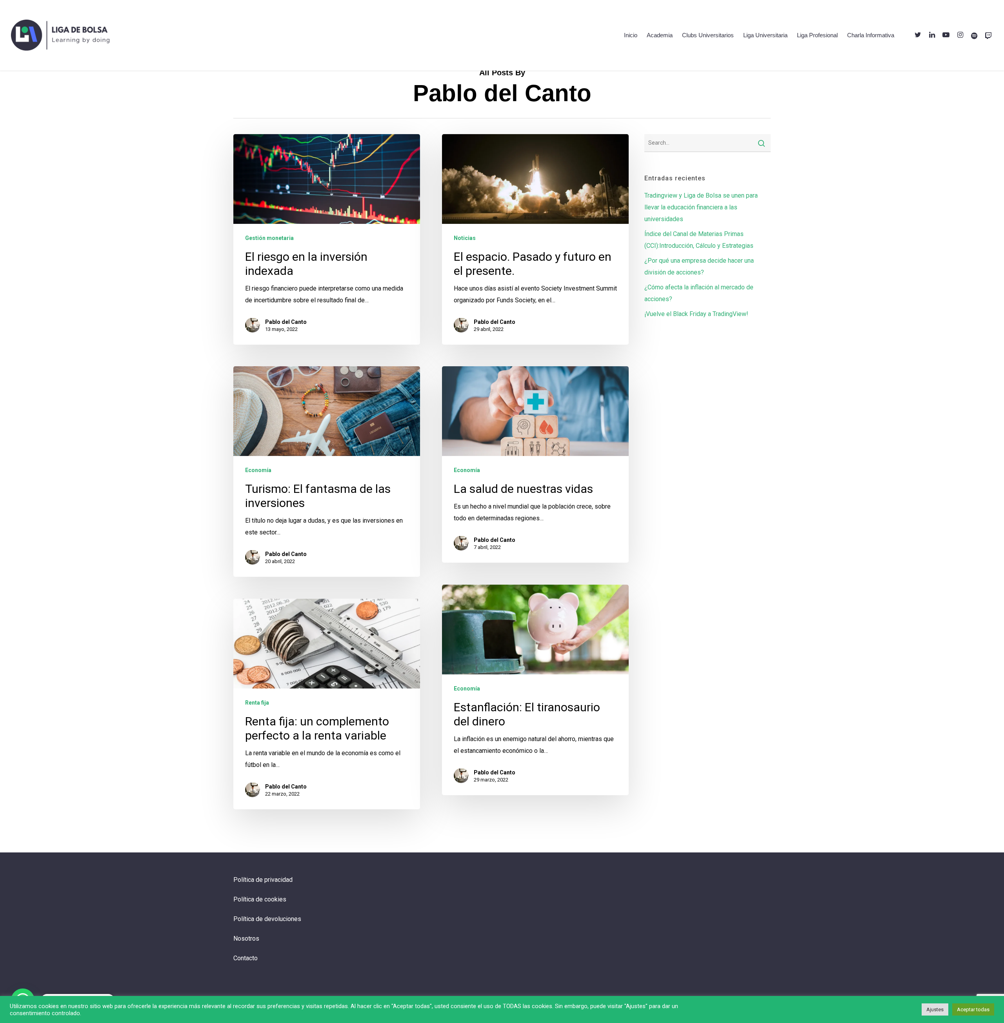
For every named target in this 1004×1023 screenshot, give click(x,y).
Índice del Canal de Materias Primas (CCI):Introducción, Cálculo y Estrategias (698, 239)
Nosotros (246, 938)
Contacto (245, 958)
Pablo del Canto (286, 321)
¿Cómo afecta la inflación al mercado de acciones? (698, 293)
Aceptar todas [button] (973, 1009)
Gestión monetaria (269, 237)
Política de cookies (259, 899)
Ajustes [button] (935, 1009)
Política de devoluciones (267, 919)
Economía (258, 470)
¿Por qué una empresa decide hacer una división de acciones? (699, 266)
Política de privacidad (263, 879)
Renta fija (257, 702)
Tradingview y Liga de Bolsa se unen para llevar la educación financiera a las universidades (701, 207)
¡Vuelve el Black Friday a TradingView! (696, 314)
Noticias (465, 237)
